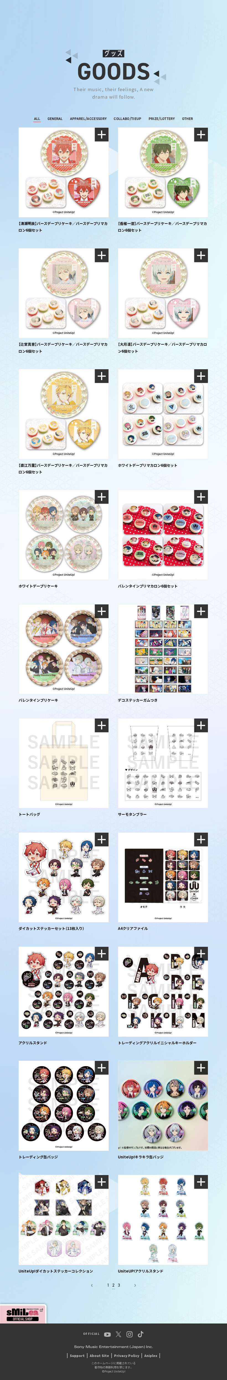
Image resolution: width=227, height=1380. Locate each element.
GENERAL (55, 118)
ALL (37, 118)
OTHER (187, 118)
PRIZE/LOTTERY (162, 118)
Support (77, 1355)
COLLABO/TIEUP (127, 118)
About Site (99, 1355)
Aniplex (150, 1355)
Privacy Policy (126, 1355)
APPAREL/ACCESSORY (88, 118)
